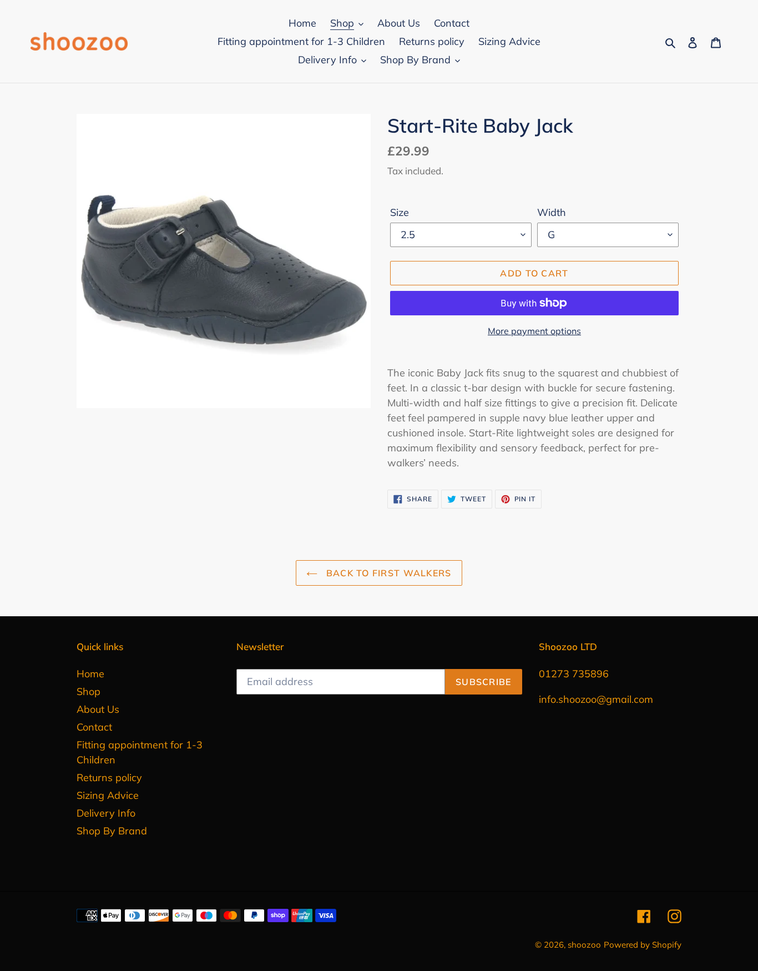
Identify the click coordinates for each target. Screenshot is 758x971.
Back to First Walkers (387, 572)
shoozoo (584, 944)
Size (399, 212)
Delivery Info (106, 813)
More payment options (534, 330)
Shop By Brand (112, 830)
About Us (98, 709)
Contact (94, 727)
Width (551, 212)
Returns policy (109, 777)
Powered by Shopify (642, 944)
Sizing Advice (108, 795)
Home (90, 673)
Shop (88, 691)
